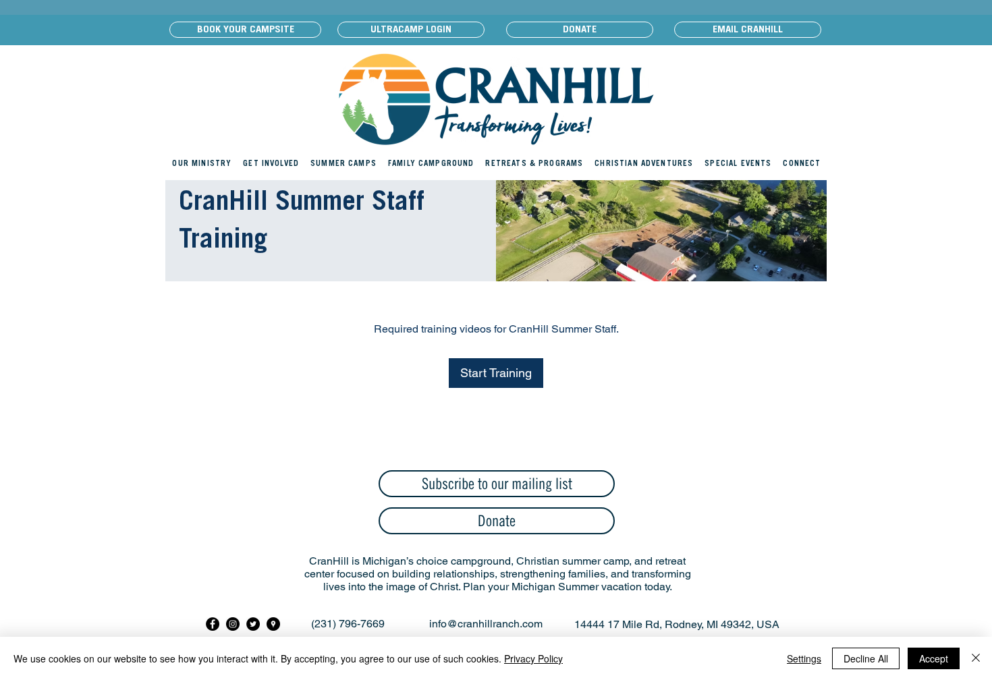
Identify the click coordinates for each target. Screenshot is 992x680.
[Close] (976, 658)
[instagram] (233, 624)
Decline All (866, 658)
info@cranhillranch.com (486, 623)
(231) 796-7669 (348, 623)
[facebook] (212, 624)
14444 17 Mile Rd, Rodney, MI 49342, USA (676, 624)
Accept (933, 658)
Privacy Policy (533, 658)
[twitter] (253, 624)
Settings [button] (804, 658)
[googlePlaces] (273, 624)
